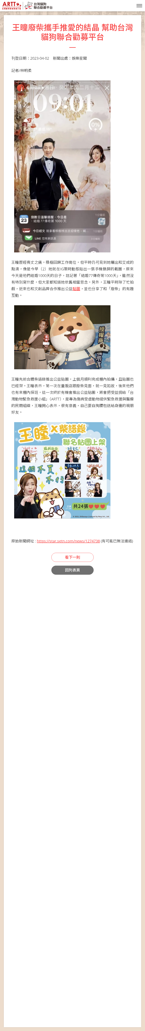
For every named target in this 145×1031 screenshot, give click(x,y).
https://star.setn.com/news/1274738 (68, 541)
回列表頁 (72, 570)
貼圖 (76, 288)
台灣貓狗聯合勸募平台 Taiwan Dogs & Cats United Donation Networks (27, 5)
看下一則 (72, 557)
